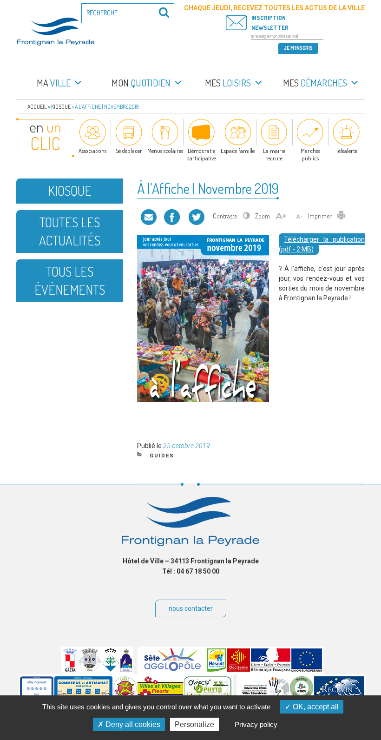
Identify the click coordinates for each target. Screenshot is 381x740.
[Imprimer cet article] (341, 216)
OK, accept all (315, 707)
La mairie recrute (274, 154)
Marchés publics (310, 154)
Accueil (37, 106)
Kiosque (61, 106)
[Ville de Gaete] (70, 669)
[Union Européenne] (306, 669)
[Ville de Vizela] (90, 669)
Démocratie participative (201, 154)
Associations (92, 150)
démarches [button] (315, 83)
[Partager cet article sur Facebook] (172, 216)
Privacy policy (256, 724)
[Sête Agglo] (172, 669)
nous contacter (191, 608)
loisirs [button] (228, 83)
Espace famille (238, 150)
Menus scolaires (165, 150)
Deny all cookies (132, 724)
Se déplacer (129, 150)
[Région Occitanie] (238, 669)
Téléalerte (346, 150)
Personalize (194, 724)
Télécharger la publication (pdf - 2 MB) (322, 244)
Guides (162, 456)
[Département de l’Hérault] (216, 669)
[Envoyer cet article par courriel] (148, 216)
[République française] (270, 669)
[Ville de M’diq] (126, 669)
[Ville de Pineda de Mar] (110, 669)
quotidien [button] (141, 83)
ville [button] (54, 83)
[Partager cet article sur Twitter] (196, 216)
